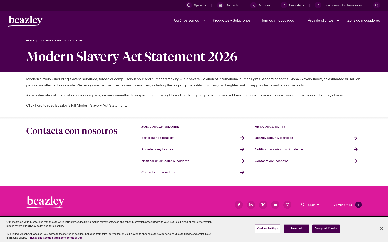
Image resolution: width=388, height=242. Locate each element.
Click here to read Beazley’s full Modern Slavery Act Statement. (76, 105)
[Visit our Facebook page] (239, 205)
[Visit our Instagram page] (287, 205)
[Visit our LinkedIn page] (251, 205)
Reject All (296, 228)
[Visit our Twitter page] (263, 205)
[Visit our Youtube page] (275, 205)
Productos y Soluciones (232, 20)
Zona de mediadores (363, 20)
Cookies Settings (267, 228)
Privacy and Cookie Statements (47, 237)
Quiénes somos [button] (187, 20)
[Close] (381, 228)
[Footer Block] (45, 202)
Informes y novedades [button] (277, 20)
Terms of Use (74, 237)
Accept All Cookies (326, 228)
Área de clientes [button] (321, 20)
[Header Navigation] (25, 21)
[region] (194, 229)
